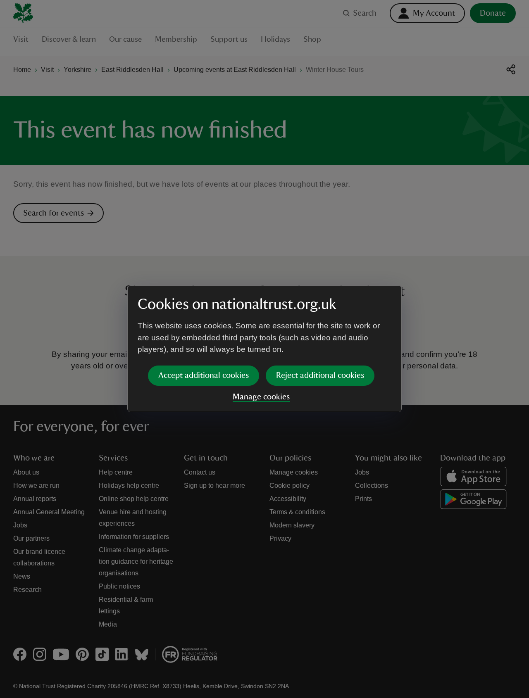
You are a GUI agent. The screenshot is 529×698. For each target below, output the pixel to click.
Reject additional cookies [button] (320, 375)
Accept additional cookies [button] (203, 375)
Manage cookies (261, 397)
